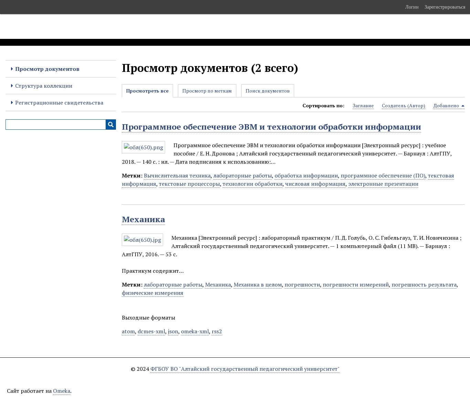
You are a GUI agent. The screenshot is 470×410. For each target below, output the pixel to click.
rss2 (217, 331)
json (173, 331)
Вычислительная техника (177, 175)
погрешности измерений (356, 284)
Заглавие (363, 105)
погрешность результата (424, 284)
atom (128, 331)
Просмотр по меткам (207, 90)
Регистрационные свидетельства (59, 102)
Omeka (61, 391)
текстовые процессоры (189, 183)
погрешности (302, 284)
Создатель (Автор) (403, 105)
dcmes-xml (151, 331)
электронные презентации (383, 183)
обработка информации (306, 175)
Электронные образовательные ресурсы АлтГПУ (128, 26)
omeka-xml (195, 331)
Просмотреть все (147, 90)
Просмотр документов (47, 69)
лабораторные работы (242, 175)
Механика (143, 219)
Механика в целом (258, 284)
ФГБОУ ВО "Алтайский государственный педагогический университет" (245, 369)
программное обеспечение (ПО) (383, 175)
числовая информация (315, 183)
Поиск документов (268, 90)
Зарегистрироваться (445, 7)
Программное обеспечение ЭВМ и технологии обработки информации (271, 126)
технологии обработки (252, 183)
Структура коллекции (43, 85)
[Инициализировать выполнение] (111, 124)
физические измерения (152, 292)
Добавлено (447, 105)
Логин (412, 7)
